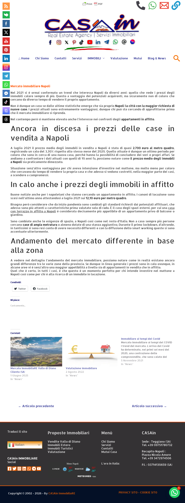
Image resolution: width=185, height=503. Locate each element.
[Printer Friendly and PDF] (92, 3)
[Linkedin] (24, 468)
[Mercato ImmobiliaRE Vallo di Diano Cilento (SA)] (36, 351)
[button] (174, 492)
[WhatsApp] (152, 5)
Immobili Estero (59, 445)
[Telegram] (34, 468)
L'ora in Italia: (110, 463)
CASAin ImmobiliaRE (61, 493)
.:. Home (23, 58)
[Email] (164, 5)
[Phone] (140, 5)
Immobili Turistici (60, 448)
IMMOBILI (94, 58)
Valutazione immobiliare (81, 368)
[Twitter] (14, 468)
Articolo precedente (36, 406)
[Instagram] (19, 468)
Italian (19, 445)
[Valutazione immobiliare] (91, 351)
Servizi (77, 58)
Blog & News (157, 58)
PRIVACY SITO (128, 492)
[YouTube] (39, 468)
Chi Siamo (42, 58)
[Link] (176, 5)
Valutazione (119, 58)
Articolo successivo (149, 406)
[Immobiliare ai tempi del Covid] (148, 351)
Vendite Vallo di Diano (64, 441)
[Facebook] (9, 468)
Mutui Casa (109, 452)
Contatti (60, 58)
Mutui (138, 58)
